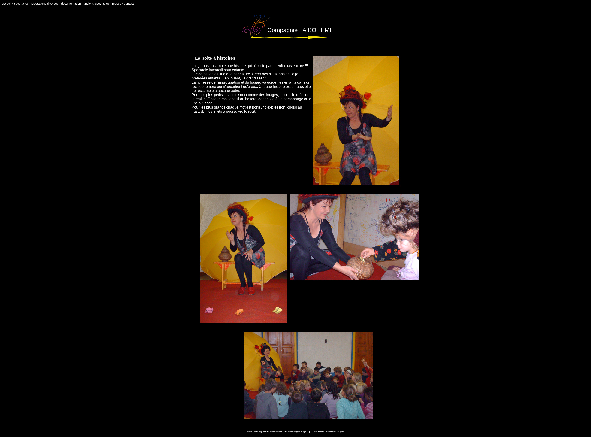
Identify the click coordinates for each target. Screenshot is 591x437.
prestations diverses (44, 3)
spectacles (21, 3)
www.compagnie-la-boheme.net (264, 431)
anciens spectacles (96, 3)
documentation (71, 3)
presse (116, 3)
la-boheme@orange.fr (296, 431)
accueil (6, 3)
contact (129, 3)
